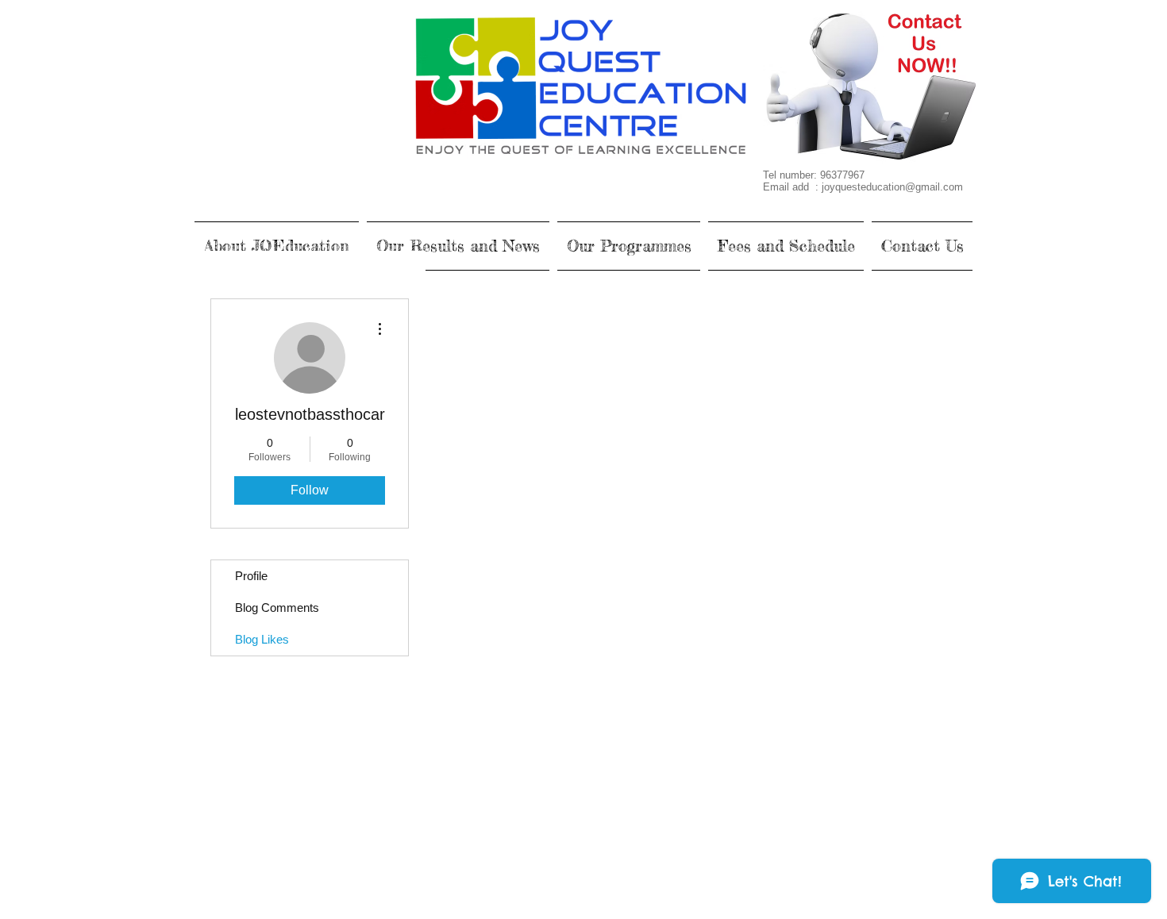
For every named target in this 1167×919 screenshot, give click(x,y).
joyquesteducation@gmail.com (892, 187)
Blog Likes (262, 639)
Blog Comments (277, 607)
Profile (251, 576)
